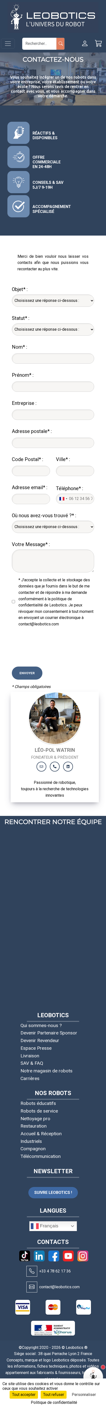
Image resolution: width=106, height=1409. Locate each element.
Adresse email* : (29, 487)
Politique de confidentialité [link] (54, 1402)
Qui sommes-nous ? (41, 1025)
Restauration (33, 1126)
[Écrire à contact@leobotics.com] (31, 1287)
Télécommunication (40, 1156)
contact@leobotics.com (59, 1287)
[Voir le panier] (98, 43)
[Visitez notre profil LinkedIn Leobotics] (68, 767)
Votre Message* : (31, 544)
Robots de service (39, 1111)
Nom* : (19, 347)
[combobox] (63, 499)
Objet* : (20, 289)
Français (48, 1225)
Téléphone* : (69, 488)
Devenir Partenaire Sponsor (48, 1033)
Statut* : (20, 318)
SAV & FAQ (31, 1063)
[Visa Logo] (22, 1307)
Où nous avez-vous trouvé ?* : (44, 515)
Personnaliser (84, 1394)
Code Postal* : (27, 459)
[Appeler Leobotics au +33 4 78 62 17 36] (31, 1271)
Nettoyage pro (35, 1118)
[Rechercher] (60, 44)
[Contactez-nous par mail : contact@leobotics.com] (41, 767)
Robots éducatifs (38, 1103)
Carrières (29, 1078)
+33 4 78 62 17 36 (55, 1271)
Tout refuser (53, 1394)
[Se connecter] (84, 43)
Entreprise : (24, 403)
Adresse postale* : (32, 431)
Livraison (29, 1056)
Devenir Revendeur (39, 1040)
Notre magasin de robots (46, 1071)
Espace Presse (36, 1048)
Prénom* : (23, 375)
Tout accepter (23, 1394)
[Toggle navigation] (8, 44)
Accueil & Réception (41, 1133)
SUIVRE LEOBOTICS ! (53, 1192)
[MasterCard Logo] (53, 1307)
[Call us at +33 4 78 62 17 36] (55, 767)
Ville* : (63, 459)
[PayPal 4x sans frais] (83, 1307)
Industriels (31, 1141)
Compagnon (33, 1148)
